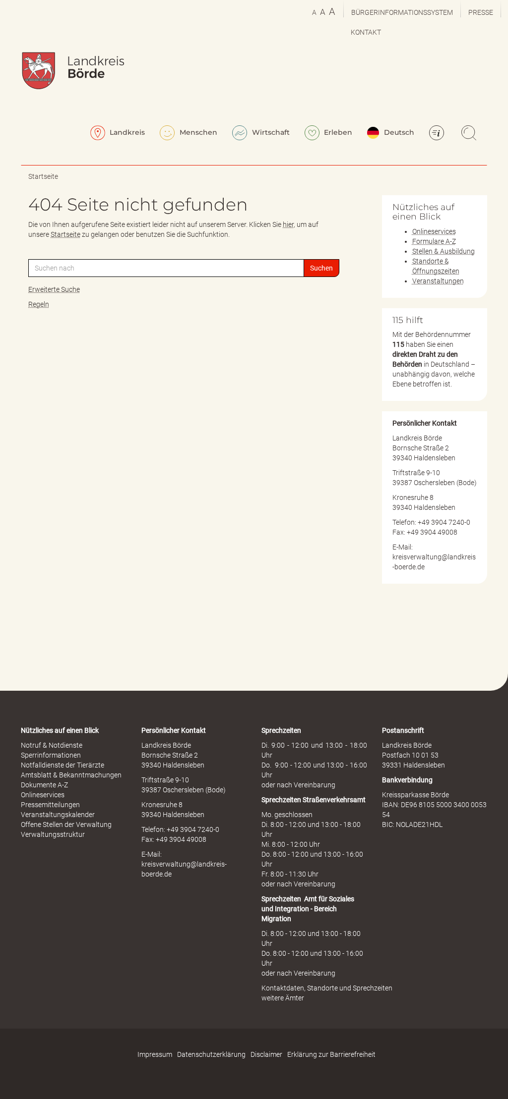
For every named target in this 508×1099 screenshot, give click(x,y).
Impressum (154, 1054)
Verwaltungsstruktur (53, 834)
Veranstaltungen (438, 281)
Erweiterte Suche (54, 289)
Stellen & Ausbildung (443, 251)
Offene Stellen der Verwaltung (66, 824)
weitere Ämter (282, 998)
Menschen (197, 132)
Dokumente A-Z (44, 785)
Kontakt (366, 32)
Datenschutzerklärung (211, 1054)
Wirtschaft (270, 132)
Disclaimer (266, 1054)
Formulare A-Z (434, 241)
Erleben (337, 132)
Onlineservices (434, 231)
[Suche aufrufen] (470, 134)
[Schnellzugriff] (438, 134)
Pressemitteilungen (50, 805)
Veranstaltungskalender (58, 815)
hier (288, 224)
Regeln (38, 304)
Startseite (43, 176)
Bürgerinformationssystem (402, 12)
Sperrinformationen (51, 755)
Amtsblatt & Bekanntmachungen (71, 775)
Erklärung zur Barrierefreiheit (331, 1054)
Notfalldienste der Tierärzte (62, 765)
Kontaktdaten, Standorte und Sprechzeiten (326, 988)
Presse (480, 12)
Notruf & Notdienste (51, 745)
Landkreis (126, 132)
